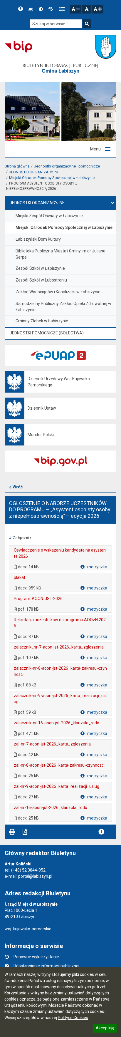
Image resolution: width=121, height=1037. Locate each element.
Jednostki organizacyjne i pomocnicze (67, 166)
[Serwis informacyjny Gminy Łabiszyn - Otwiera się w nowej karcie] (105, 47)
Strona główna (17, 166)
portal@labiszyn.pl (35, 876)
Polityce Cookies (73, 1017)
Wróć (18, 487)
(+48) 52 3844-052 (28, 870)
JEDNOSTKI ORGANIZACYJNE (34, 172)
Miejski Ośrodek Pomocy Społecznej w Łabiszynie (52, 177)
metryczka (96, 566)
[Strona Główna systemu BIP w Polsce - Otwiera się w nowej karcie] (18, 47)
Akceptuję (104, 1029)
